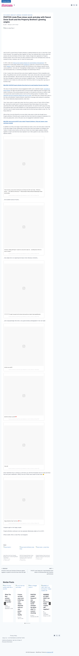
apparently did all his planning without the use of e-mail (17, 95)
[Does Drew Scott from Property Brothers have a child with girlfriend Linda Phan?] (10, 550)
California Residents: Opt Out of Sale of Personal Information (12, 641)
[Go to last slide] (5, 603)
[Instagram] (76, 5)
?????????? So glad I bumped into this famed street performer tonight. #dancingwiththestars (22, 314)
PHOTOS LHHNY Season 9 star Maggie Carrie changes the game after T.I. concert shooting (33, 604)
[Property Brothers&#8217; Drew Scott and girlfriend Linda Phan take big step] (43, 550)
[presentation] (8, 588)
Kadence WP (50, 652)
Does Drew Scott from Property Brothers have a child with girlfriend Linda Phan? (10, 556)
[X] (74, 5)
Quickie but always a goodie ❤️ (10, 416)
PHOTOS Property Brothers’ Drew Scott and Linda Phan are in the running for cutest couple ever (26, 556)
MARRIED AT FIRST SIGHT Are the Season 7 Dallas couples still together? (46, 602)
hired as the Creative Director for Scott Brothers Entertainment (28, 62)
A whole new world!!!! (8, 367)
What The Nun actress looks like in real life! (8, 598)
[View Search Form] (14, 5)
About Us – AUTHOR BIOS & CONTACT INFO (13, 637)
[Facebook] (72, 5)
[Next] (50, 603)
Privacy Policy (6, 1)
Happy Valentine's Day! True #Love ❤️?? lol (12, 520)
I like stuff (6, 466)
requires (9, 66)
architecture (26, 64)
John (6, 24)
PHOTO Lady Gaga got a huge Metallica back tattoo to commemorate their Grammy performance (42, 571)
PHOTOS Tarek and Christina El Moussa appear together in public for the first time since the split (13, 570)
